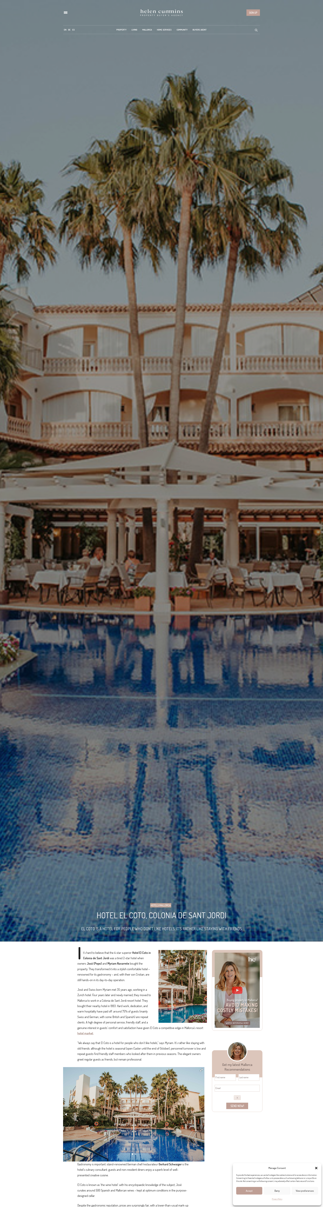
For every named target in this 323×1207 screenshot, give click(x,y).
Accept (249, 1190)
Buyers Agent (200, 29)
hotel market (85, 1033)
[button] (316, 1168)
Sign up (253, 12)
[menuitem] (65, 29)
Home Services (164, 29)
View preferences (305, 1190)
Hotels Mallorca (161, 905)
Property (121, 29)
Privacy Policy (277, 1199)
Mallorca (147, 29)
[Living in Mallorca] (161, 12)
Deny (277, 1190)
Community (182, 29)
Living (134, 29)
